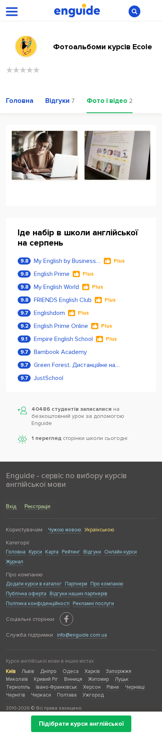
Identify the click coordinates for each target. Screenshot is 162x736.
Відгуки (92, 552)
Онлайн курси (120, 552)
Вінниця (73, 679)
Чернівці (135, 687)
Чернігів (15, 695)
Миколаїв (17, 679)
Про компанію (106, 584)
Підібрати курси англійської (81, 724)
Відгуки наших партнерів (78, 594)
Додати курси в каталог (34, 584)
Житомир (98, 679)
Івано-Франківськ (56, 687)
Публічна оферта (26, 594)
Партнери (76, 584)
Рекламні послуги (93, 603)
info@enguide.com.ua (82, 635)
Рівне (113, 687)
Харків (92, 671)
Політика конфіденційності (38, 603)
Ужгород (93, 695)
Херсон (92, 687)
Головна (16, 552)
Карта (52, 552)
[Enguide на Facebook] (66, 619)
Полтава (67, 695)
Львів (28, 671)
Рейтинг (71, 552)
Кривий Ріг (46, 679)
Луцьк (122, 679)
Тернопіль (18, 687)
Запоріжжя (118, 671)
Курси (35, 552)
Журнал (14, 562)
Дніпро (48, 671)
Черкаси (41, 695)
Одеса (71, 671)
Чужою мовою (64, 530)
